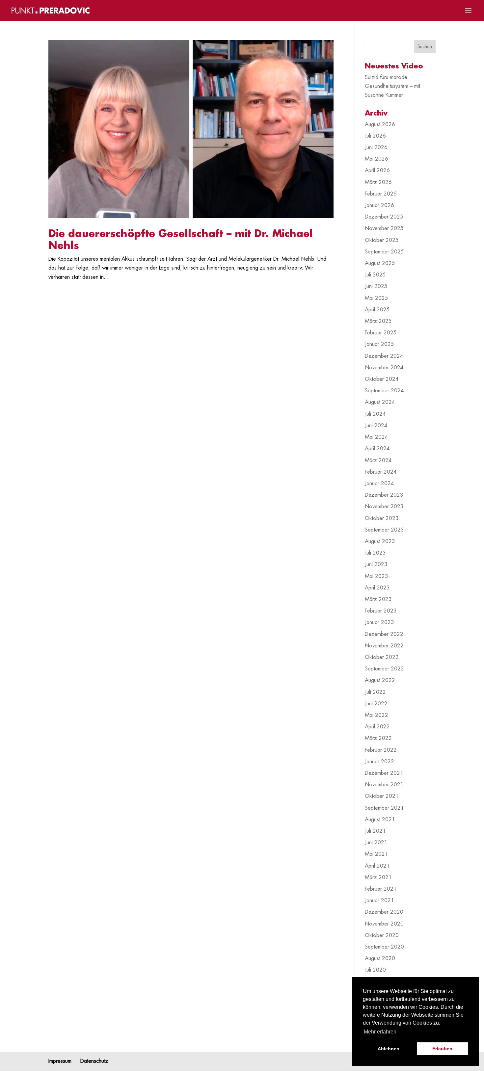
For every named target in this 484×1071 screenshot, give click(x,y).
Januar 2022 (379, 761)
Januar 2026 (379, 205)
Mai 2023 (376, 576)
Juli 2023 (375, 553)
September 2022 (384, 668)
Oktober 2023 (382, 518)
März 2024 (378, 460)
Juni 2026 (376, 147)
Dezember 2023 (384, 495)
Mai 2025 (376, 298)
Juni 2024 (376, 425)
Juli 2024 (375, 414)
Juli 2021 (375, 831)
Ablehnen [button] (388, 1048)
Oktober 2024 (382, 379)
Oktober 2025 (382, 240)
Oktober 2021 (382, 796)
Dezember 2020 (384, 912)
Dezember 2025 (384, 217)
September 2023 (384, 530)
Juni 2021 (376, 842)
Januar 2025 (379, 344)
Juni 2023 (376, 564)
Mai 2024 (376, 437)
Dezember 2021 (384, 773)
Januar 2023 (379, 622)
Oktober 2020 (382, 935)
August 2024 (380, 402)
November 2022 (384, 645)
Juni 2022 (376, 703)
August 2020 (380, 958)
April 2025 (377, 309)
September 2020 (384, 947)
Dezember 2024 (384, 356)
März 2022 (378, 738)
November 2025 (384, 228)
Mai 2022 (376, 715)
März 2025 (378, 321)
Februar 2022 (381, 750)
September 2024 (384, 390)
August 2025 (380, 263)
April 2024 (377, 448)
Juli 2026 (375, 136)
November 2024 (384, 367)
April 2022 (377, 726)
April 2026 (377, 170)
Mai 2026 (376, 159)
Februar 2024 (381, 472)
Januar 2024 (379, 483)
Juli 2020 (375, 970)
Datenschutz (94, 1061)
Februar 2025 (381, 332)
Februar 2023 (381, 611)
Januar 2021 (379, 900)
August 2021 (380, 819)
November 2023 (384, 506)
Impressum (59, 1061)
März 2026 (378, 182)
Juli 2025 (375, 274)
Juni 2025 (376, 286)
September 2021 (384, 808)
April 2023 (377, 587)
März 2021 (378, 877)
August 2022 (380, 680)
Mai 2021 (376, 854)
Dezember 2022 (384, 634)
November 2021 (384, 784)
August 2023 (380, 541)
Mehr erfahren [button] (380, 1031)
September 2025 (384, 251)
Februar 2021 (381, 889)
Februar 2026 (381, 193)
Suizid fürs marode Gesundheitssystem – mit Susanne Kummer (392, 86)
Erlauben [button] (442, 1048)
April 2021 (377, 866)
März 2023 (378, 599)
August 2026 (380, 124)
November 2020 (384, 924)
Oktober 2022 (382, 657)
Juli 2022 (375, 692)
